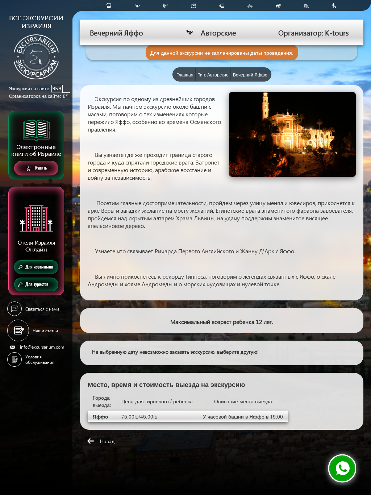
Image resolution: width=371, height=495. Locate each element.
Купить (40, 168)
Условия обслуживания (39, 359)
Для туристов (37, 284)
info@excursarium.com (42, 347)
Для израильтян (39, 267)
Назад (107, 441)
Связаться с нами (42, 309)
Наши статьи (45, 330)
